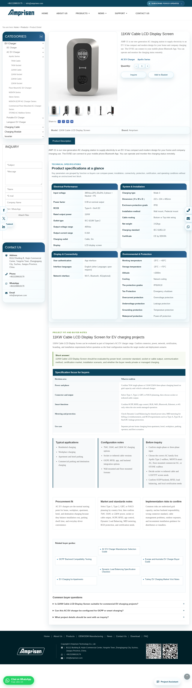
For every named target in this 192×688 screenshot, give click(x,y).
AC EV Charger (13, 52)
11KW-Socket (16, 74)
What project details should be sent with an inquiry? (82, 617)
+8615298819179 (15, 3)
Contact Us (142, 13)
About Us (61, 13)
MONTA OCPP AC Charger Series (22, 101)
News (101, 13)
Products (81, 13)
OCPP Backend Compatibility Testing (75, 559)
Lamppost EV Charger (16, 122)
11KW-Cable (16, 70)
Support (120, 13)
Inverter (8, 136)
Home (45, 13)
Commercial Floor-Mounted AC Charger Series (25, 107)
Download (135, 636)
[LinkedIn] (4, 226)
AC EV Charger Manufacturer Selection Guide (119, 550)
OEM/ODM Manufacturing (90, 636)
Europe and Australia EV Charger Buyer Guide (162, 560)
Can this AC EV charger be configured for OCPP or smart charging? (89, 610)
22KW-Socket (16, 83)
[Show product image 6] (112, 110)
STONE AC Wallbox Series (20, 113)
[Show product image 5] (100, 110)
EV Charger (10, 43)
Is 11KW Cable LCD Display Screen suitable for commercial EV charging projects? (96, 604)
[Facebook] (4, 210)
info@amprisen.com (34, 3)
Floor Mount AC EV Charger (20, 88)
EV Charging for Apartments (71, 579)
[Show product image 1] (54, 110)
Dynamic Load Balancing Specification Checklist (118, 570)
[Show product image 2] (65, 110)
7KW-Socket (16, 65)
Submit (9, 224)
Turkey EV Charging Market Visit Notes (162, 579)
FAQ (146, 636)
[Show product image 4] (89, 110)
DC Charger (12, 48)
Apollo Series (14, 56)
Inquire (133, 75)
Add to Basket (161, 75)
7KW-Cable (16, 61)
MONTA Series (15, 92)
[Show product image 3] (77, 110)
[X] (4, 218)
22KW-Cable (16, 79)
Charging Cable (12, 127)
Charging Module (13, 131)
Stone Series (14, 97)
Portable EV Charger (15, 117)
